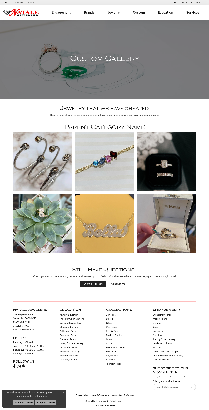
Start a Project (93, 283)
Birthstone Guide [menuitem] (68, 331)
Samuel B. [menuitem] (111, 359)
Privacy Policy (82, 395)
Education (165, 12)
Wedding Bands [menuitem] (161, 318)
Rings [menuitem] (155, 326)
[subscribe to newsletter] (191, 387)
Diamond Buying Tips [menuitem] (70, 322)
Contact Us (118, 283)
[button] (174, 2)
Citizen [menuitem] (109, 322)
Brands (89, 12)
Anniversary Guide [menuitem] (69, 355)
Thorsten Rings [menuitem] (113, 363)
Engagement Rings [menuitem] (162, 314)
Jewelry (113, 12)
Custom (139, 12)
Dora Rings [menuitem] (111, 326)
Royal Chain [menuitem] (112, 355)
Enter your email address (166, 381)
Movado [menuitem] (110, 343)
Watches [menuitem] (157, 347)
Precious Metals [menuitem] (68, 339)
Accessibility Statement (123, 395)
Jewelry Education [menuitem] (69, 314)
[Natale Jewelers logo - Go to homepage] (22, 12)
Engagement (61, 12)
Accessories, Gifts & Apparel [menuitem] (167, 351)
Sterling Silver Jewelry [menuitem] (164, 339)
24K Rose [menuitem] (111, 314)
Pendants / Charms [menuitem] (162, 343)
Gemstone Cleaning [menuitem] (70, 351)
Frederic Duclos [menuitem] (114, 335)
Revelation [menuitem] (111, 351)
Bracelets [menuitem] (157, 335)
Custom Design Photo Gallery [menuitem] (168, 355)
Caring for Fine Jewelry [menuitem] (71, 343)
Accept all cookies (45, 402)
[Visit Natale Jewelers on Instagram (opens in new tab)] (19, 366)
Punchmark (110, 405)
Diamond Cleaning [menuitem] (69, 347)
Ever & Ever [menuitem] (112, 331)
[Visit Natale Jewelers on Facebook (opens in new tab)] (14, 366)
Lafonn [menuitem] (109, 339)
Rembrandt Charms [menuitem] (116, 347)
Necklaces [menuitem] (158, 331)
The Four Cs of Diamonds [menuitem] (73, 318)
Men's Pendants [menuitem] (161, 359)
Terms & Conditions (100, 395)
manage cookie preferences (31, 396)
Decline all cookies (23, 402)
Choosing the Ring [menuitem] (69, 326)
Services (192, 12)
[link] (7, 2)
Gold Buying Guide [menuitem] (69, 359)
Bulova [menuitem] (109, 318)
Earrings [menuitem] (157, 322)
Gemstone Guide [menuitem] (68, 335)
